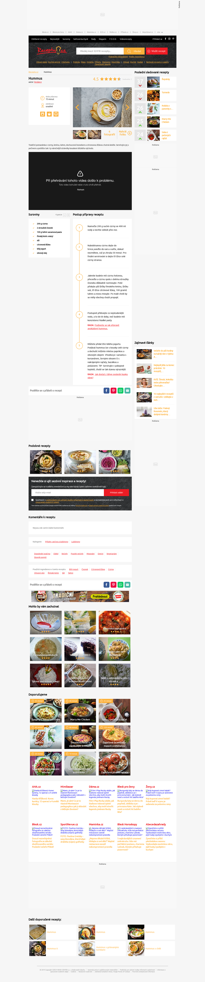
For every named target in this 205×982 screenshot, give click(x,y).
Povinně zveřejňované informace (143, 972)
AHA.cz (36, 786)
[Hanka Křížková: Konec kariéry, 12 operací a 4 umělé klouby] (45, 792)
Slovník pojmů (40, 557)
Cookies (73, 972)
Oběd (55, 554)
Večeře (64, 554)
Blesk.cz (45, 32)
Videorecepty (126, 39)
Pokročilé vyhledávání (118, 57)
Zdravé (126, 62)
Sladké (140, 62)
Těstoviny (106, 62)
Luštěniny (75, 542)
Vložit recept (158, 51)
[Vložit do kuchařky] (42, 114)
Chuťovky (65, 62)
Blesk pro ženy (58, 32)
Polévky (76, 62)
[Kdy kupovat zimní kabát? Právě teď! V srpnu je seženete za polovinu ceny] (159, 792)
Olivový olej (39, 573)
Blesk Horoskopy (127, 824)
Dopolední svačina (42, 554)
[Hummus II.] (37, 948)
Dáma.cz (79, 32)
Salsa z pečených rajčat (166, 108)
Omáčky (90, 62)
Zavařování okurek (103, 64)
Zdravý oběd (41, 62)
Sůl (63, 573)
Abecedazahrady (156, 824)
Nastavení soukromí (85, 972)
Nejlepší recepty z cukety (157, 62)
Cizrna (111, 569)
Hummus (51, 932)
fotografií (109, 133)
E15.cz (102, 32)
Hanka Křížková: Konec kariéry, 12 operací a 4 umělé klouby (45, 801)
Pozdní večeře (77, 554)
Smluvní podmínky (82, 505)
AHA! (70, 32)
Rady (93, 39)
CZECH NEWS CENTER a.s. (61, 970)
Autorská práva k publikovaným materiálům (103, 970)
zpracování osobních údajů (47, 502)
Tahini (70, 573)
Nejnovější (54, 39)
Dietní (100, 554)
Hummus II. (52, 948)
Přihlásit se (157, 39)
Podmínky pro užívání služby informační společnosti (137, 970)
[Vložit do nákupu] (49, 114)
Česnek (85, 569)
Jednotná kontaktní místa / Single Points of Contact (112, 972)
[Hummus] (102, 127)
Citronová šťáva (98, 569)
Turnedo (166, 92)
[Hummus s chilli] (136, 948)
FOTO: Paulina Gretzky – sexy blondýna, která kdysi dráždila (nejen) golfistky (73, 839)
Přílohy (98, 62)
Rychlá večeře (54, 62)
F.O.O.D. (113, 39)
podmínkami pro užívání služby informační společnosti (70, 500)
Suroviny (66, 39)
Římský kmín (53, 573)
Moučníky (115, 62)
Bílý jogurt (73, 569)
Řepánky (166, 79)
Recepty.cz (33, 72)
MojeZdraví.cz (147, 32)
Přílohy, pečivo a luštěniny (56, 542)
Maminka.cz (91, 32)
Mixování (91, 554)
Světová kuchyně (80, 39)
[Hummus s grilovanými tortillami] (87, 948)
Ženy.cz (135, 32)
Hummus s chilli (153, 948)
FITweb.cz (124, 32)
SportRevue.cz (69, 824)
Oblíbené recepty (39, 39)
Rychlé (133, 62)
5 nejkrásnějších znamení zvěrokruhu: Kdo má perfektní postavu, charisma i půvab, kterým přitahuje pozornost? (130, 844)
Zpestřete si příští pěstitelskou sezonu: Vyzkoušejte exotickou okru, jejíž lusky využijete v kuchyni (159, 844)
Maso (83, 62)
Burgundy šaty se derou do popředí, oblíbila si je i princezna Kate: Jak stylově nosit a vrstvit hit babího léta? (130, 806)
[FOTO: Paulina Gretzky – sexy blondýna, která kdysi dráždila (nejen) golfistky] (74, 830)
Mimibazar (67, 786)
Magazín (102, 39)
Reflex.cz (113, 32)
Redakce (38, 82)
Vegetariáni (112, 554)
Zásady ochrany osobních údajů (99, 505)
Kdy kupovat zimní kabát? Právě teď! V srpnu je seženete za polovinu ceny (158, 801)
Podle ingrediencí (137, 57)
